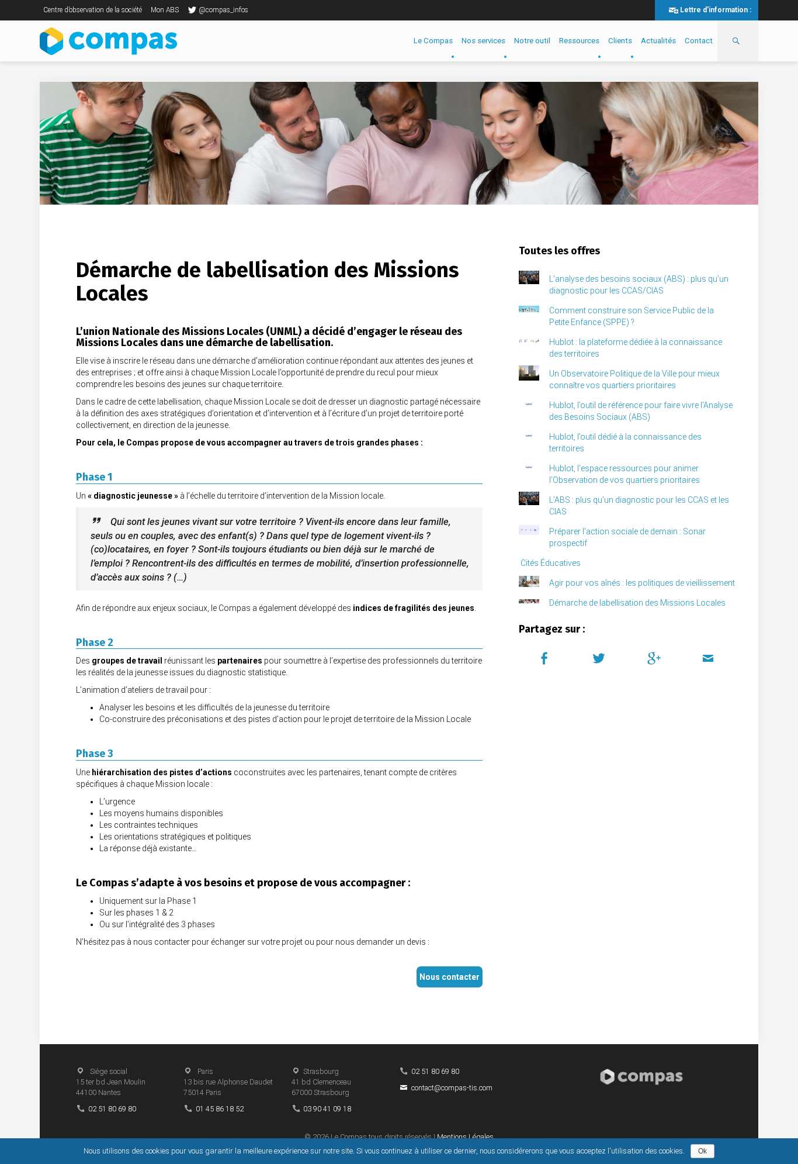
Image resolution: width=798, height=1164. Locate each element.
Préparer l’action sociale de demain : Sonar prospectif (627, 537)
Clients (620, 40)
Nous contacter (449, 977)
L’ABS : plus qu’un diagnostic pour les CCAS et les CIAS (639, 505)
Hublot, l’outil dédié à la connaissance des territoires (625, 442)
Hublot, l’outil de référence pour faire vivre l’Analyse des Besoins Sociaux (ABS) (641, 411)
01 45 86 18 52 (220, 1108)
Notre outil (532, 40)
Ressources (579, 40)
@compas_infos (223, 10)
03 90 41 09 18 (327, 1108)
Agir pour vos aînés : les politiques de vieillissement (642, 583)
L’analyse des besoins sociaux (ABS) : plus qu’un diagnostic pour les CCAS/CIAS (638, 284)
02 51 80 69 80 (112, 1108)
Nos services (483, 40)
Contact (699, 40)
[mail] (710, 657)
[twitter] (601, 657)
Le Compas (433, 40)
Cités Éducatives (551, 563)
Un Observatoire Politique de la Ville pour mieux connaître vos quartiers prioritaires (634, 379)
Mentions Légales (465, 1136)
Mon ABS (165, 10)
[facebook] (546, 657)
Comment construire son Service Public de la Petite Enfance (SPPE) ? (631, 316)
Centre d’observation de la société (92, 10)
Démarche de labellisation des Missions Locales (637, 602)
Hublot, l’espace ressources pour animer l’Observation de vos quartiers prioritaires (624, 474)
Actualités (658, 40)
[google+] (656, 657)
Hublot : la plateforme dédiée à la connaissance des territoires (635, 347)
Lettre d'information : (715, 10)
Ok (702, 1151)
